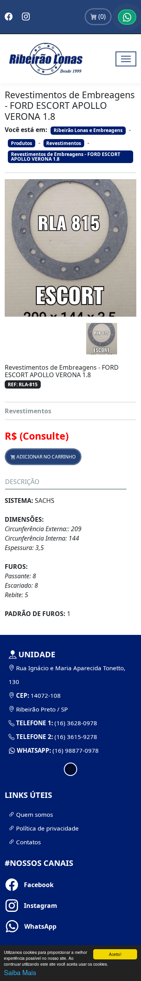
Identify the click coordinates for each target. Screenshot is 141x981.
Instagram (27, 905)
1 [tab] (70, 769)
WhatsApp (27, 926)
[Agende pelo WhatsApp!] (127, 17)
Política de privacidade (46, 828)
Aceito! (115, 954)
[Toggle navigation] (126, 58)
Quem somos (33, 814)
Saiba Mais (20, 972)
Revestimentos (28, 411)
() (101, 16)
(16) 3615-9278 (75, 737)
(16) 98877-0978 (75, 750)
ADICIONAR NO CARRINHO (45, 456)
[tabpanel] (70, 702)
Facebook (27, 884)
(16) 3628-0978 (75, 723)
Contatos (27, 842)
